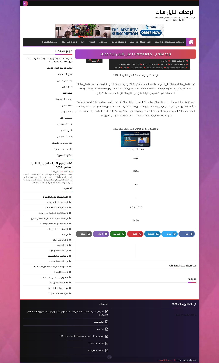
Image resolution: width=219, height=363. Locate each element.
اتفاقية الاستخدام (96, 343)
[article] (107, 251)
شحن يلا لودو (66, 130)
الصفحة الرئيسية (179, 64)
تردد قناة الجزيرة (119, 42)
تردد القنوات (62, 245)
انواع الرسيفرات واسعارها (57, 208)
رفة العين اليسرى (64, 80)
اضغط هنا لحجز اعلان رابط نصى (59, 68)
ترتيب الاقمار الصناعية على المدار (53, 213)
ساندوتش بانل (66, 118)
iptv (82, 42)
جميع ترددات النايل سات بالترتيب (54, 277)
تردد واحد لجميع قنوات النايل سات (169, 42)
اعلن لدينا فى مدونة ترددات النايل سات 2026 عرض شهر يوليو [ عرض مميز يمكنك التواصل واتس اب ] (67, 313)
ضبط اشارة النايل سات (58, 283)
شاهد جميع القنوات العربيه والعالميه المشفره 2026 (51, 165)
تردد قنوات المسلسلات (155, 67)
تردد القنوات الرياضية (59, 250)
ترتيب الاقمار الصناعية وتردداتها (54, 224)
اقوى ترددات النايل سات (140, 42)
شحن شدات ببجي (64, 124)
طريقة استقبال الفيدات (58, 293)
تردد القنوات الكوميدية (58, 256)
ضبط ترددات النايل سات (58, 288)
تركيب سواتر (67, 112)
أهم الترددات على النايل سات (55, 197)
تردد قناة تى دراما (150, 64)
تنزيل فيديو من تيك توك (62, 143)
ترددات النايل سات (174, 12)
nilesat (92, 42)
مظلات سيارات (66, 105)
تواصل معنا (99, 322)
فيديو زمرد (67, 93)
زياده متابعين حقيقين (63, 149)
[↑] (109, 357)
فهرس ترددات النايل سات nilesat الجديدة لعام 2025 (81, 336)
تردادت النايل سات (60, 240)
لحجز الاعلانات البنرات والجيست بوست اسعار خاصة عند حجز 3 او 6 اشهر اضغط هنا (49, 59)
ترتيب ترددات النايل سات (58, 229)
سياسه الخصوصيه (96, 350)
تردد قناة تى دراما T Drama (129, 64)
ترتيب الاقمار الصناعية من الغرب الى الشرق (49, 218)
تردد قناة (103, 42)
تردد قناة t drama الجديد (176, 67)
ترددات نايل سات (61, 272)
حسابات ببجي (66, 87)
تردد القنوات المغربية (58, 261)
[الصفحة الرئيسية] (191, 42)
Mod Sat (67, 171)
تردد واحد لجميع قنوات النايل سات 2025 (51, 267)
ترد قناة (64, 234)
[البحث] (25, 3)
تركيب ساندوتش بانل (63, 99)
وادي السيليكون (65, 74)
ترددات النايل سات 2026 (185, 315)
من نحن (100, 329)
